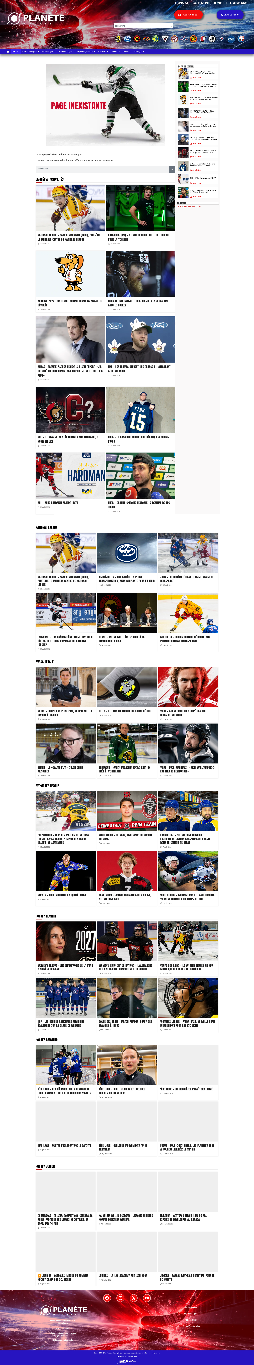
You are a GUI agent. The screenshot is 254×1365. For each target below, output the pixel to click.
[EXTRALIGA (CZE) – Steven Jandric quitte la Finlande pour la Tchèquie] (140, 208)
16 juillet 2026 (168, 1093)
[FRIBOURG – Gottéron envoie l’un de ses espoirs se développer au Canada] (188, 1192)
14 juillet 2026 (168, 1153)
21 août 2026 (45, 775)
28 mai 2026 (167, 1284)
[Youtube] (147, 1298)
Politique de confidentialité (63, 1340)
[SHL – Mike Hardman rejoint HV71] (70, 476)
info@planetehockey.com (62, 1336)
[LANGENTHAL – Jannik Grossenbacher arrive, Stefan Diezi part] (127, 871)
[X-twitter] (134, 1298)
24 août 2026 (106, 645)
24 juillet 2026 (167, 1224)
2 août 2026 (167, 903)
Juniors (114, 52)
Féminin (126, 52)
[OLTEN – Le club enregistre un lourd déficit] (127, 687)
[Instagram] (120, 1298)
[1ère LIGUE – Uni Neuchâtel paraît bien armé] (188, 1065)
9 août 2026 (44, 1097)
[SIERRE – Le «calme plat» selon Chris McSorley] (66, 743)
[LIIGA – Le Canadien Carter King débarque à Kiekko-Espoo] (140, 410)
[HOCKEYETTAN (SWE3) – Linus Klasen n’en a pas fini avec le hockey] (140, 274)
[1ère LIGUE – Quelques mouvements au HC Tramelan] (127, 1122)
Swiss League (47, 52)
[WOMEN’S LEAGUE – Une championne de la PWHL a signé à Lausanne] (66, 941)
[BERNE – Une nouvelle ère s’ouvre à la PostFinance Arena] (127, 613)
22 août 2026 (167, 719)
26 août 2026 (45, 244)
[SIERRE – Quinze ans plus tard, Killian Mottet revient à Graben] (66, 687)
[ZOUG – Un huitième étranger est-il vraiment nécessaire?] (188, 553)
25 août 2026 (106, 585)
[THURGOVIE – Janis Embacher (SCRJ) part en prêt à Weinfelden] (127, 743)
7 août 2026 (167, 847)
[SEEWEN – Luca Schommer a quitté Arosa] (66, 871)
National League (29, 51)
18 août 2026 (167, 775)
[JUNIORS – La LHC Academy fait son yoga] (127, 1252)
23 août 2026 (167, 973)
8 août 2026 (105, 843)
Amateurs (102, 52)
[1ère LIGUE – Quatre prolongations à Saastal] (66, 1122)
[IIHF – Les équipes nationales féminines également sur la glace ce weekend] (66, 998)
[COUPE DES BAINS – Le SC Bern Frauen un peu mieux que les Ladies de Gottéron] (188, 941)
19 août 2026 (167, 1030)
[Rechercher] (172, 169)
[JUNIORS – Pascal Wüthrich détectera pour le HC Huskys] (188, 1252)
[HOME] (8, 51)
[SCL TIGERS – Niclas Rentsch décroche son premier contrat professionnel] (188, 613)
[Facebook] (107, 1298)
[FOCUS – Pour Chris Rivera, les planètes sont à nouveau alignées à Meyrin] (188, 1122)
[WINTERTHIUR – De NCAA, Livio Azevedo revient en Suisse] (127, 811)
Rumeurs (15, 52)
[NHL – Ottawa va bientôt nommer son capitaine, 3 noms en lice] (70, 410)
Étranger (138, 52)
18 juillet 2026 (106, 1097)
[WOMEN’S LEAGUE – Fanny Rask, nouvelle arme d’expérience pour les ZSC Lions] (188, 998)
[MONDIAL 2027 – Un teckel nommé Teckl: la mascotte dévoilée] (70, 274)
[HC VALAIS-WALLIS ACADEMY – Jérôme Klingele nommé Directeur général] (127, 1192)
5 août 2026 (105, 903)
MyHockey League (84, 52)
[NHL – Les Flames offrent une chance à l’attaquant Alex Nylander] (140, 339)
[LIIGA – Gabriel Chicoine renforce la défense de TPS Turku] (140, 476)
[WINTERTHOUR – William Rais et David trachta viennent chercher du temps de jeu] (188, 871)
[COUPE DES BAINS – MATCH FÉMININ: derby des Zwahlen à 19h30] (127, 998)
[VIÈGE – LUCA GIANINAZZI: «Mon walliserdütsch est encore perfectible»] (188, 743)
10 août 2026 (45, 847)
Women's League (65, 52)
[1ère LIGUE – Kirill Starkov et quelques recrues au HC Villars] (127, 1065)
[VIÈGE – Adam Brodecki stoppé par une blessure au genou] (188, 687)
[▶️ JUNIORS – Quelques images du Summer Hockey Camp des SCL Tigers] (66, 1252)
